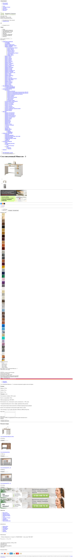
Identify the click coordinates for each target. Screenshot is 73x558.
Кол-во (4, 210)
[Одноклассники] (2, 203)
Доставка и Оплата (6, 7)
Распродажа (5, 529)
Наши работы (5, 526)
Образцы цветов (6, 513)
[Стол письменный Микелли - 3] (14, 179)
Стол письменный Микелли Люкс (7, 436)
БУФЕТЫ (4, 149)
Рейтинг (2, 418)
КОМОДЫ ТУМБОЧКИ (7, 133)
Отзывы (4, 530)
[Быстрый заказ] (5, 487)
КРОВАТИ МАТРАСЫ (7, 88)
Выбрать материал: (4, 361)
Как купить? (5, 9)
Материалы (5, 527)
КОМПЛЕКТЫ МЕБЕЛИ (8, 41)
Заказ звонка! (9, 20)
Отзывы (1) (5, 382)
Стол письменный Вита (5, 452)
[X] (4, 203)
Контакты (5, 10)
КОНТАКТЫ (5, 519)
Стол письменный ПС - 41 (5, 483)
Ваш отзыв (2, 416)
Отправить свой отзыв (5, 420)
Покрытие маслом (6, 514)
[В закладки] (6, 487)
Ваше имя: (2, 411)
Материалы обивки (6, 515)
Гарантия (4, 8)
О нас (4, 6)
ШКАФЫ (4, 111)
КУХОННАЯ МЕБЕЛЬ (7, 141)
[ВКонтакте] (1, 203)
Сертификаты (5, 528)
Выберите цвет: (3, 212)
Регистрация (5, 3)
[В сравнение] (7, 487)
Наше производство (6, 520)
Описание (5, 381)
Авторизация (5, 4)
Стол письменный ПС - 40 (5, 467)
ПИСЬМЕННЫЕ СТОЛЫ (8, 85)
